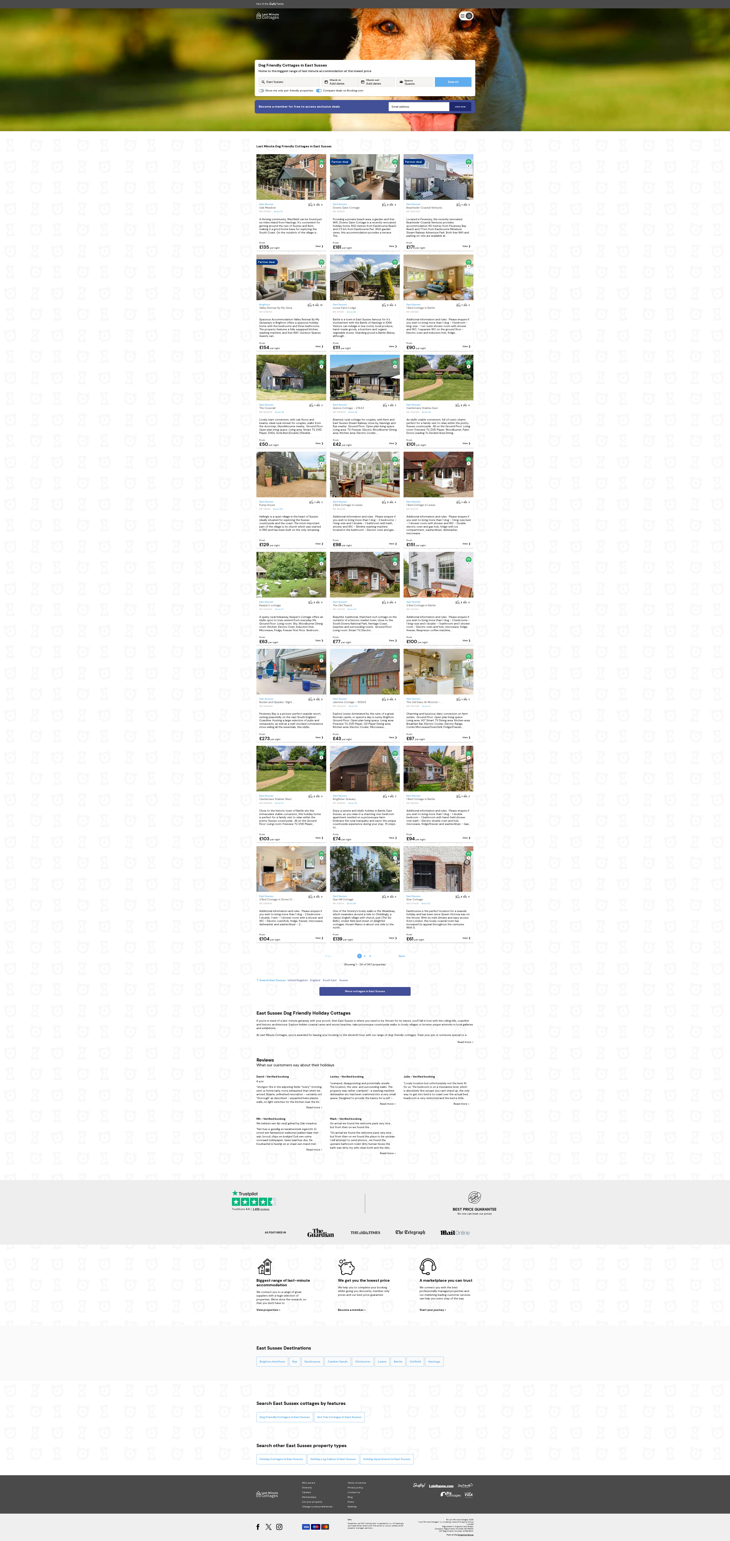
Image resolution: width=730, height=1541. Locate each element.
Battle (398, 1361)
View (318, 246)
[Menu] (466, 15)
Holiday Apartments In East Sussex (386, 1459)
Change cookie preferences (317, 1506)
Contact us (354, 1492)
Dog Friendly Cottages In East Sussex (285, 1417)
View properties (267, 1310)
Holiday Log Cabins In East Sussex (333, 1459)
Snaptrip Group (466, 1535)
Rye (294, 1361)
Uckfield (415, 1361)
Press (351, 1501)
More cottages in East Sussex (365, 991)
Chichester (363, 1361)
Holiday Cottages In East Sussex (281, 1459)
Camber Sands (338, 1361)
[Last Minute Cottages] (267, 16)
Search (453, 82)
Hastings (434, 1361)
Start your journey (432, 1310)
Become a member (351, 1310)
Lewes (382, 1361)
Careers (306, 1492)
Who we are (308, 1482)
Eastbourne (312, 1361)
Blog (350, 1497)
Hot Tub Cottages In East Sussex (339, 1417)
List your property (312, 1501)
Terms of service (357, 1482)
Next (402, 956)
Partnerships (309, 1497)
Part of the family (270, 4)
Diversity (307, 1487)
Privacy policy (355, 1487)
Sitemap (352, 1506)
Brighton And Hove (272, 1361)
